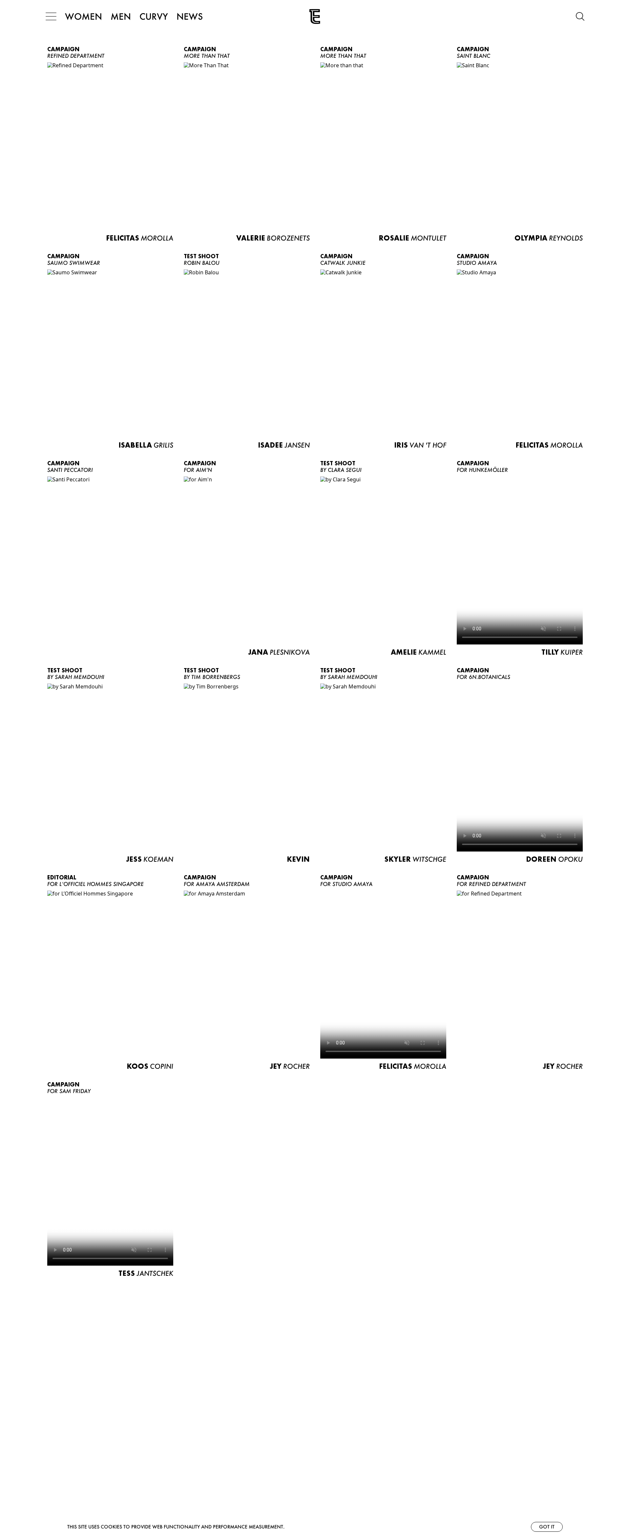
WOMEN (83, 16)
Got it (547, 1527)
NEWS (190, 16)
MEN (121, 16)
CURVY (153, 16)
